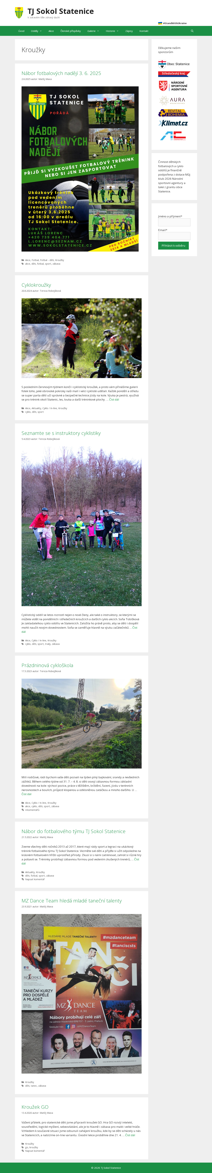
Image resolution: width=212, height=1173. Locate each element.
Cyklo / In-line (49, 408)
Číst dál (114, 399)
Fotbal (35, 260)
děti (33, 263)
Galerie (91, 31)
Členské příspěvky (70, 31)
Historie (110, 31)
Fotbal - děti (47, 260)
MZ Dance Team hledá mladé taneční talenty (72, 900)
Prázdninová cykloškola (47, 665)
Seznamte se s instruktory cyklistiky (61, 433)
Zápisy (129, 31)
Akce (51, 31)
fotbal (40, 263)
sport (48, 263)
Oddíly (34, 31)
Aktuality (36, 408)
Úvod (21, 31)
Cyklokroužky (36, 284)
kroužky (33, 1147)
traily (48, 643)
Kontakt (143, 31)
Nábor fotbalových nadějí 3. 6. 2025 (61, 73)
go (26, 1147)
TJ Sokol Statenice (60, 11)
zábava (56, 263)
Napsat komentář (35, 879)
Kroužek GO (35, 1106)
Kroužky (59, 260)
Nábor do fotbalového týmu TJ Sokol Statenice (74, 831)
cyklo (28, 411)
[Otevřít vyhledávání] (192, 31)
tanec (34, 1085)
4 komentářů (32, 809)
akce (27, 263)
